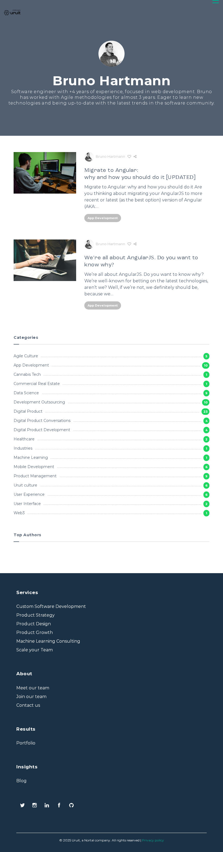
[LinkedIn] (47, 805)
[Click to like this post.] (129, 156)
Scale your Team (34, 649)
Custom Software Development (51, 606)
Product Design (33, 623)
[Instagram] (35, 805)
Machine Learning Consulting (48, 641)
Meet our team (32, 687)
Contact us (28, 705)
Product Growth (34, 632)
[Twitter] (22, 805)
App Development (103, 218)
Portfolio (25, 743)
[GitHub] (71, 805)
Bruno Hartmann (110, 156)
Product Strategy (35, 615)
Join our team (31, 696)
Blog (21, 780)
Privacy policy (153, 840)
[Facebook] (59, 805)
